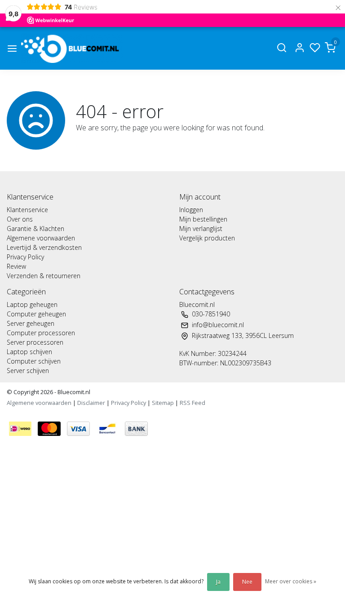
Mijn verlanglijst (200, 228)
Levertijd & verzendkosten (44, 247)
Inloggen (191, 209)
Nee (247, 582)
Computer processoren (41, 333)
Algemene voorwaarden (41, 238)
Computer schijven (34, 361)
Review (16, 266)
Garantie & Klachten (35, 228)
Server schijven (28, 370)
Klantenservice (27, 209)
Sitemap (163, 403)
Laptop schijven (29, 351)
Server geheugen (30, 323)
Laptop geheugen (32, 304)
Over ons (20, 219)
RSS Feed (192, 403)
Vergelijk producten (207, 238)
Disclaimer (91, 403)
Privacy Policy (25, 257)
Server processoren (35, 342)
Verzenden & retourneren (43, 275)
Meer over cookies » (290, 581)
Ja (218, 582)
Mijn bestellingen (203, 219)
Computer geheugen (36, 314)
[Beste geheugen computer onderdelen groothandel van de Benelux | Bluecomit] (72, 48)
